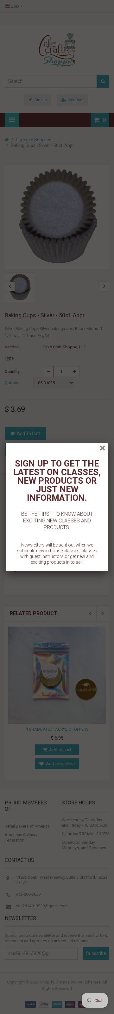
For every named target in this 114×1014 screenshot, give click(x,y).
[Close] (102, 448)
